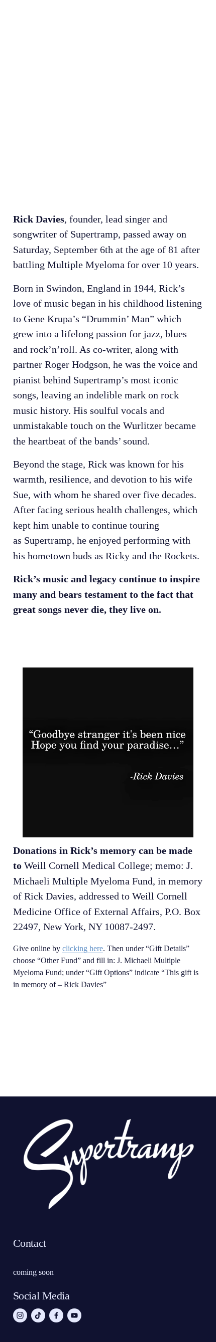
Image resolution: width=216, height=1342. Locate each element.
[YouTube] (74, 1315)
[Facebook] (56, 1315)
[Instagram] (20, 1315)
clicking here (82, 948)
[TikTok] (38, 1315)
